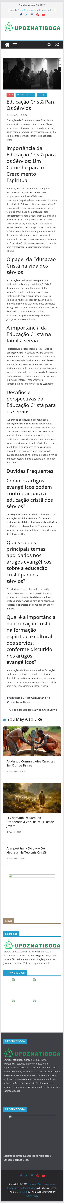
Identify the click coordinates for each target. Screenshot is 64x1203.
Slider (10, 95)
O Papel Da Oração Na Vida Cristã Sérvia (33, 709)
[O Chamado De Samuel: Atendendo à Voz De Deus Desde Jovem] (32, 785)
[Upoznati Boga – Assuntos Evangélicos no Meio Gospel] (7, 45)
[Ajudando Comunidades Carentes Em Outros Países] (32, 728)
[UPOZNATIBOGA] (32, 940)
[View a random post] (57, 45)
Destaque (42, 95)
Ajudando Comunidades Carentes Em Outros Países (31, 763)
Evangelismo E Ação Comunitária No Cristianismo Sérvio (28, 700)
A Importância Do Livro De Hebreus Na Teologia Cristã (26, 850)
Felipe (25, 114)
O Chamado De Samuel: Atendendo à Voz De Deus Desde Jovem (30, 822)
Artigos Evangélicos (25, 95)
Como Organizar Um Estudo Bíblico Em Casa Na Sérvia (35, 12)
